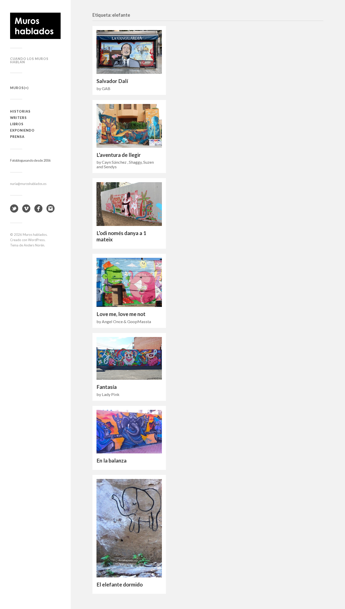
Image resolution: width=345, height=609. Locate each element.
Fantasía (106, 387)
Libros (16, 124)
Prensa (17, 137)
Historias (20, 111)
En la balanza (111, 460)
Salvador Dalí (112, 81)
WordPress (36, 240)
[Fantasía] (129, 358)
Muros (17, 88)
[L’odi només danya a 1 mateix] (129, 204)
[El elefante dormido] (129, 528)
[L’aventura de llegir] (129, 126)
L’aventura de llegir (118, 155)
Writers (18, 118)
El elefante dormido (119, 584)
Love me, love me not (120, 314)
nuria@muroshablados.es (28, 184)
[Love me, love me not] (129, 282)
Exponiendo (22, 130)
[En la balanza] (129, 432)
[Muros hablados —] (35, 26)
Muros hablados (35, 235)
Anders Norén (34, 245)
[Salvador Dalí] (129, 52)
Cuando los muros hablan (29, 60)
